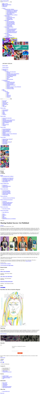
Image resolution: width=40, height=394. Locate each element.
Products (3, 101)
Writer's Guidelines (10, 76)
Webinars (8, 85)
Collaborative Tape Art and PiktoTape (8, 197)
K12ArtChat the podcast (11, 82)
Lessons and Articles (5, 130)
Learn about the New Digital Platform (13, 73)
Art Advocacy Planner (10, 88)
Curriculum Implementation (11, 29)
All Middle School (10, 19)
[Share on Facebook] (0, 287)
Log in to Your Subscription (11, 71)
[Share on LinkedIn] (3, 287)
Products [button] (3, 8)
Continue (2, 359)
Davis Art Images (5, 102)
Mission (8, 92)
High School (7, 20)
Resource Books (9, 13)
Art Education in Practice (6, 205)
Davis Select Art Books (6, 208)
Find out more (2, 357)
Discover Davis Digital (10, 37)
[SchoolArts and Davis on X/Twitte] (1, 362)
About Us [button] (4, 90)
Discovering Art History (11, 23)
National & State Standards (6, 386)
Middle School (7, 15)
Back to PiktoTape (4, 196)
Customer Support (5, 375)
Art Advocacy (4, 385)
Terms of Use (4, 383)
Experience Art (9, 16)
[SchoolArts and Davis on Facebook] (0, 362)
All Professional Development (12, 32)
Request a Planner (5, 67)
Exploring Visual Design (11, 17)
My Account (5, 5)
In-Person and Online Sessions (12, 28)
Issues (8, 78)
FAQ (3, 378)
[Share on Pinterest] (2, 287)
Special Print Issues (10, 79)
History (8, 93)
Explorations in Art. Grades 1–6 (7, 178)
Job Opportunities (5, 109)
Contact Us (5, 6)
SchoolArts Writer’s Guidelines (5, 263)
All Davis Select (9, 35)
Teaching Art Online (10, 87)
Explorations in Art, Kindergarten (12, 10)
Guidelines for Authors (6, 377)
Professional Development (11, 84)
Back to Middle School (5, 183)
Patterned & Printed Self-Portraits (6, 281)
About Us (6, 91)
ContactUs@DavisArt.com (6, 371)
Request (1, 175)
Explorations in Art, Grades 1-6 (12, 11)
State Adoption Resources (6, 387)
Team (7, 94)
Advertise (8, 77)
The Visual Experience (10, 21)
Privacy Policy (4, 382)
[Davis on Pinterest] (3, 362)
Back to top (2, 393)
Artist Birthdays (5, 384)
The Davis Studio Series (11, 22)
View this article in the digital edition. (6, 265)
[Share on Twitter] (1, 287)
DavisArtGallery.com (6, 391)
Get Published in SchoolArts (11, 75)
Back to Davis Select (4, 206)
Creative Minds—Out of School (7, 179)
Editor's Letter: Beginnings (5, 271)
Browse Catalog (5, 65)
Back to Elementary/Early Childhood (7, 176)
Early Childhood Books (6, 180)
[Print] (4, 287)
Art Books (8, 34)
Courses (8, 27)
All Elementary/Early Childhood (12, 14)
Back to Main (3, 108)
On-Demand (4, 201)
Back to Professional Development (7, 199)
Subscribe (8, 72)
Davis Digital (5, 3)
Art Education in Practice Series (12, 31)
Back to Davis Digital (4, 210)
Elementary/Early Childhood (9, 9)
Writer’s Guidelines (5, 122)
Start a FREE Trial (5, 212)
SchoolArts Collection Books (11, 74)
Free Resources (7, 81)
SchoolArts (6, 70)
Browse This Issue (3, 333)
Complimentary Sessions (11, 30)
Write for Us (9, 95)
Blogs (3, 89)
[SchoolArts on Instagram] (2, 362)
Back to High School (4, 188)
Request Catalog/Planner (7, 4)
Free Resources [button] (5, 80)
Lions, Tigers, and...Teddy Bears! (6, 276)
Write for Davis (5, 110)
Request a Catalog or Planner (7, 376)
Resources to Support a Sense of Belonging (14, 86)
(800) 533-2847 (5, 370)
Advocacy (2, 225)
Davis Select (7, 33)
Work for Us (9, 96)
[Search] (11, 98)
